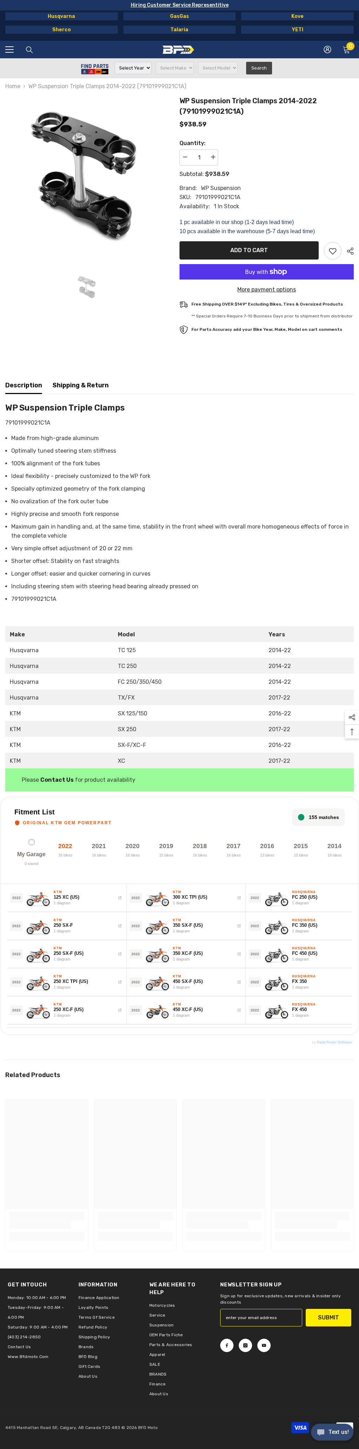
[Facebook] (226, 1345)
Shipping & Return (81, 385)
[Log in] (327, 49)
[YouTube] (264, 1345)
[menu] (9, 49)
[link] (40, 1224)
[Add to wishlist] (332, 251)
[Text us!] (332, 1433)
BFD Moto (148, 1427)
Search (259, 68)
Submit (328, 1317)
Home (12, 86)
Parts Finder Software (334, 1042)
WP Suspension (221, 188)
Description (23, 385)
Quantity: (192, 143)
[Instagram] (245, 1345)
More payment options (266, 289)
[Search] (29, 50)
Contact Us (57, 779)
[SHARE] (347, 251)
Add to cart (249, 250)
